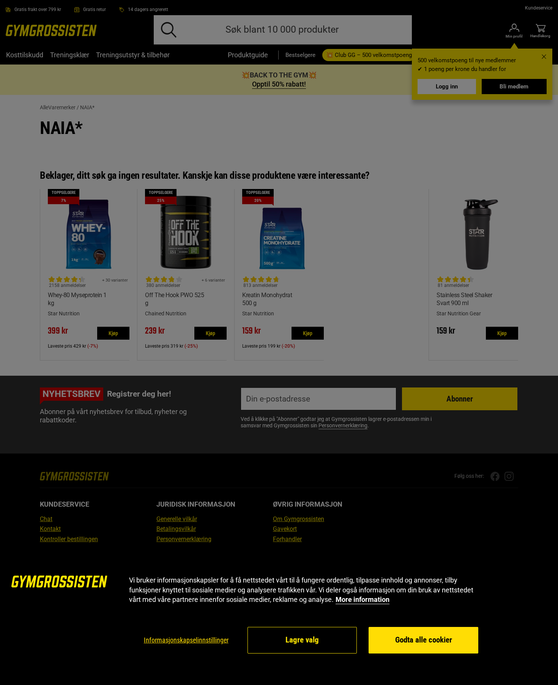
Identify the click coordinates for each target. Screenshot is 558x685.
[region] (279, 615)
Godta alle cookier (423, 639)
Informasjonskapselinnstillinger (186, 640)
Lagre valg (302, 639)
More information (362, 599)
